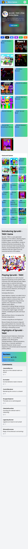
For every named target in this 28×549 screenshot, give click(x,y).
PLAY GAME (14, 25)
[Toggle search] (25, 2)
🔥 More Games (11, 2)
